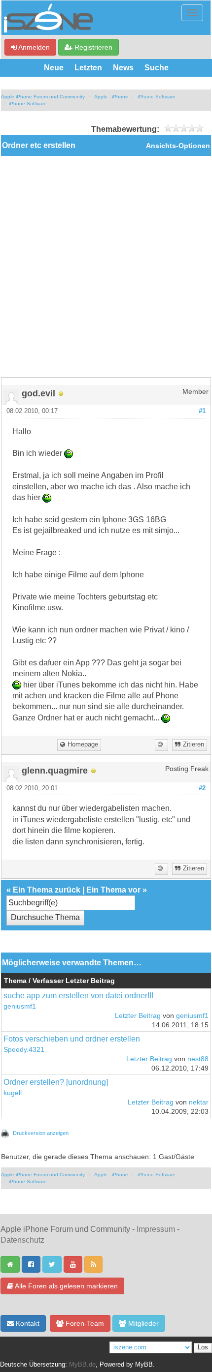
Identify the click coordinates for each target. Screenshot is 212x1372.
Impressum (156, 1229)
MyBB (144, 1364)
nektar (199, 1102)
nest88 (198, 1059)
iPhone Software (157, 96)
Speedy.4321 (23, 1049)
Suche (156, 67)
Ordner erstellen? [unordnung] (55, 1082)
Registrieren (92, 47)
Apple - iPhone (111, 96)
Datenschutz (22, 1240)
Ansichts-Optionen (178, 145)
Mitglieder (142, 1323)
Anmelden (33, 47)
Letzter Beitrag (138, 1015)
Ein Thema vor (113, 890)
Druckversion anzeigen (41, 1133)
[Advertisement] (106, 266)
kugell (12, 1093)
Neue (54, 67)
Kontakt (26, 1323)
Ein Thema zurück (46, 890)
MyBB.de (82, 1364)
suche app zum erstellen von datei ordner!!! (78, 995)
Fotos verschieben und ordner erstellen (71, 1039)
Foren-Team (84, 1323)
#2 (202, 788)
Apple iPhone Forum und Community (43, 96)
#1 (202, 411)
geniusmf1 (19, 1006)
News (123, 67)
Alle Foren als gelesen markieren (65, 1286)
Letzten (88, 67)
